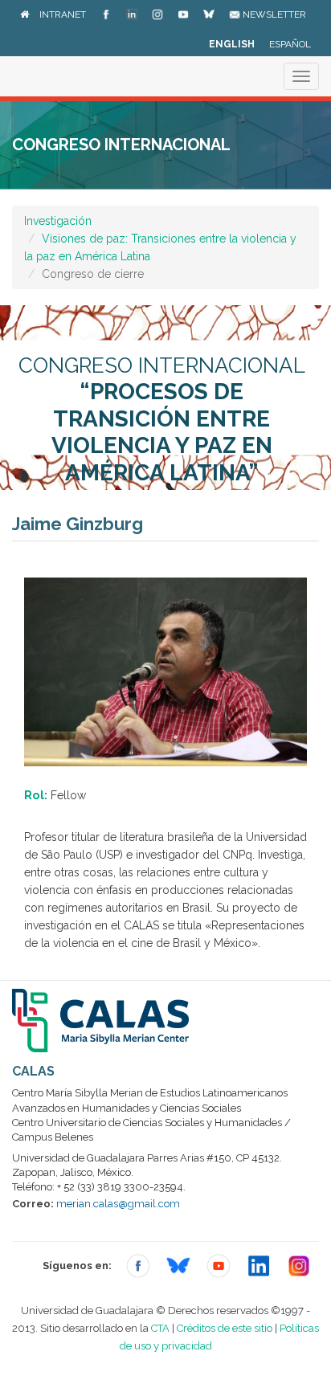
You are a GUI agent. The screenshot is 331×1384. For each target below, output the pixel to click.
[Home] (24, 14)
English (232, 44)
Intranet (62, 14)
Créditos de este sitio (224, 1328)
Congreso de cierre (93, 273)
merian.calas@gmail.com (118, 1204)
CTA (160, 1328)
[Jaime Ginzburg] (165, 670)
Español (290, 44)
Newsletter (273, 14)
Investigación (58, 220)
